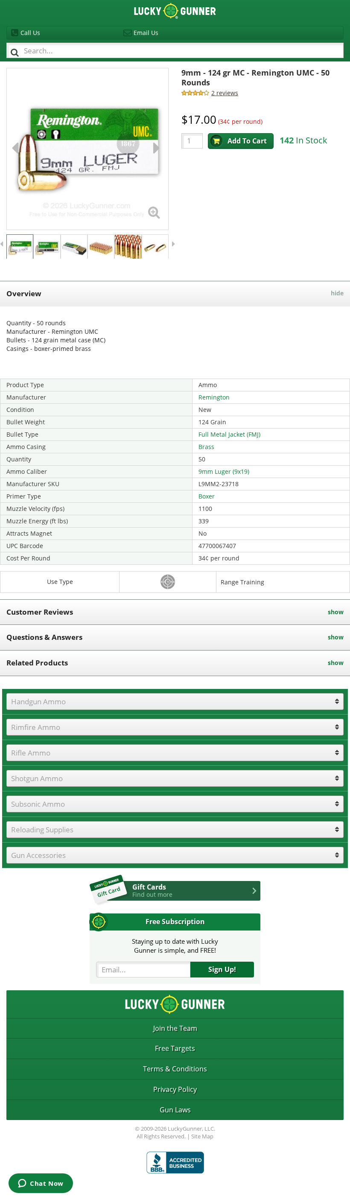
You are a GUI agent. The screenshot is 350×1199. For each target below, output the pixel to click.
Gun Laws (175, 1109)
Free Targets (175, 1048)
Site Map (202, 1136)
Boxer (206, 496)
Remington (214, 397)
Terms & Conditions (175, 1069)
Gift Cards (152, 890)
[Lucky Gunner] (175, 1162)
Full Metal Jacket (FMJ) (229, 434)
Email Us (146, 33)
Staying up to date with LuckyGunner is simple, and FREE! (175, 945)
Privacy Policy (175, 1089)
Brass (206, 447)
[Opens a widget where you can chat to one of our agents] (41, 1184)
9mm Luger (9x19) (223, 471)
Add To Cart (247, 141)
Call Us (30, 33)
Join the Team (175, 1028)
